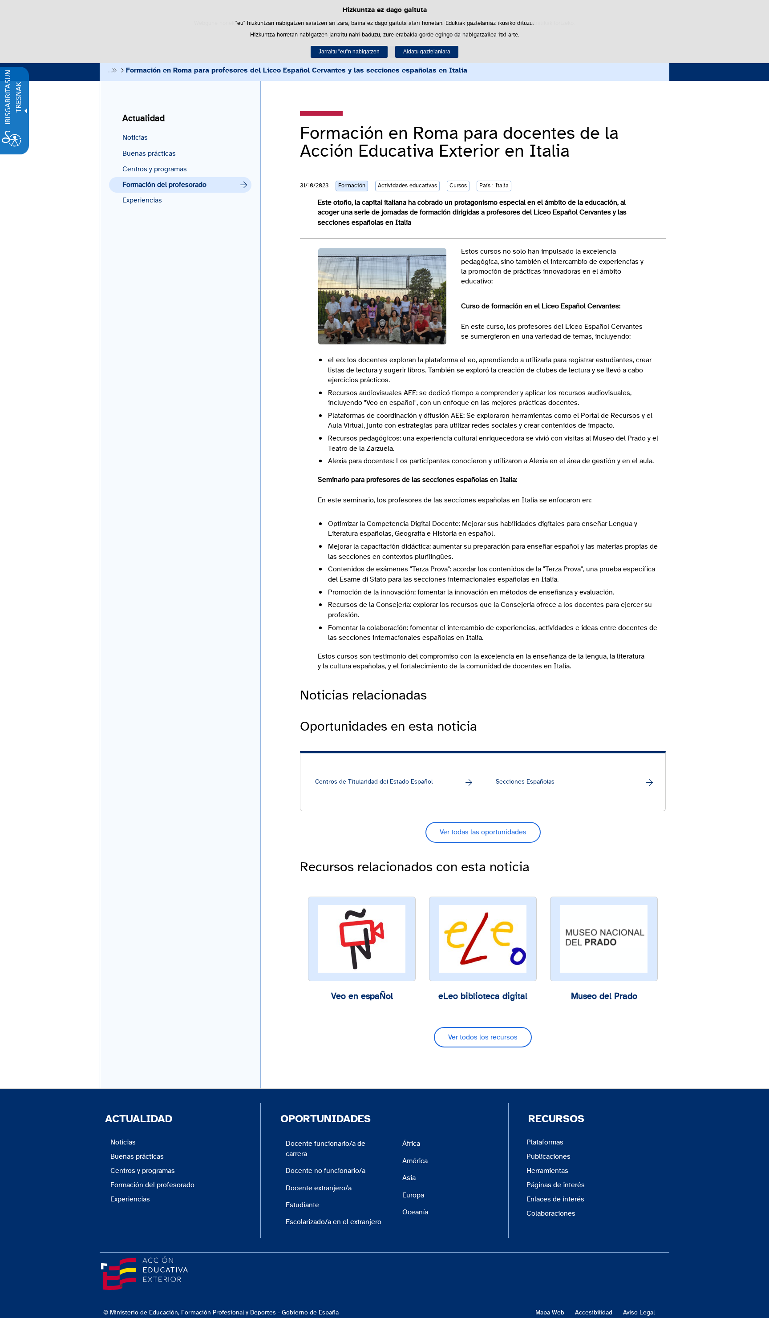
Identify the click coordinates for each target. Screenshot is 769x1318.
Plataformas (544, 1142)
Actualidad (143, 118)
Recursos (556, 1119)
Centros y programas (154, 169)
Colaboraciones (550, 1213)
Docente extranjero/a (319, 1188)
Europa (413, 1195)
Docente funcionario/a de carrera (325, 1148)
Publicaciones (548, 1156)
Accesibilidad (593, 1312)
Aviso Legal (639, 1312)
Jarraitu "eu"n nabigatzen (349, 52)
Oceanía (415, 1212)
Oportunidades (325, 1119)
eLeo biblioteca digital (482, 996)
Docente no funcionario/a (325, 1170)
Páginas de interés (555, 1185)
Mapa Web (549, 1312)
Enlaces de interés (555, 1199)
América (415, 1160)
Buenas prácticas (149, 153)
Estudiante (302, 1205)
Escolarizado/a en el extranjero (333, 1221)
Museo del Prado (604, 996)
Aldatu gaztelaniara (426, 52)
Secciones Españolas (525, 782)
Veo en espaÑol (362, 996)
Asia (409, 1177)
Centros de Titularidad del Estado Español (374, 782)
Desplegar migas (112, 70)
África (411, 1143)
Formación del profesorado (164, 184)
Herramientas (547, 1170)
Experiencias (142, 200)
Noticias (135, 137)
